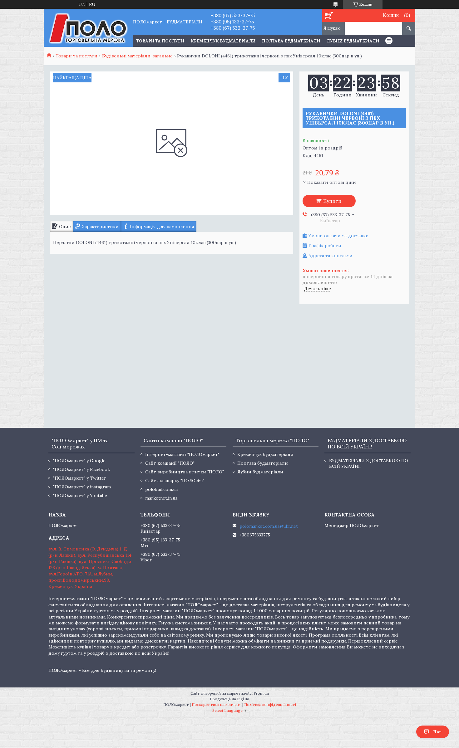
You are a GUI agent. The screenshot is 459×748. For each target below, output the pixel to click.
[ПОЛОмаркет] (88, 27)
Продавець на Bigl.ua (229, 699)
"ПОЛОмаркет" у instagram (82, 487)
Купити (332, 201)
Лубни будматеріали (353, 41)
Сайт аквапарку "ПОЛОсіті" (174, 480)
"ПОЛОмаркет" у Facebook (81, 469)
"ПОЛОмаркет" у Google (79, 460)
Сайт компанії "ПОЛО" (170, 463)
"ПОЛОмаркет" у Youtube (80, 495)
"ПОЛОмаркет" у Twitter (79, 478)
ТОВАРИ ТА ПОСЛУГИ (160, 41)
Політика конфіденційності (270, 704)
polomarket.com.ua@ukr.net (268, 526)
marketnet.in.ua (161, 498)
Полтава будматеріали (291, 41)
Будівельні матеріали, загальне (137, 56)
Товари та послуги (76, 56)
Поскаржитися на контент (216, 704)
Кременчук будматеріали (223, 41)
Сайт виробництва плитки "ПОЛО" (184, 472)
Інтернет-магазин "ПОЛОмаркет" (182, 454)
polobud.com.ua (161, 489)
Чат (437, 732)
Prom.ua (261, 693)
